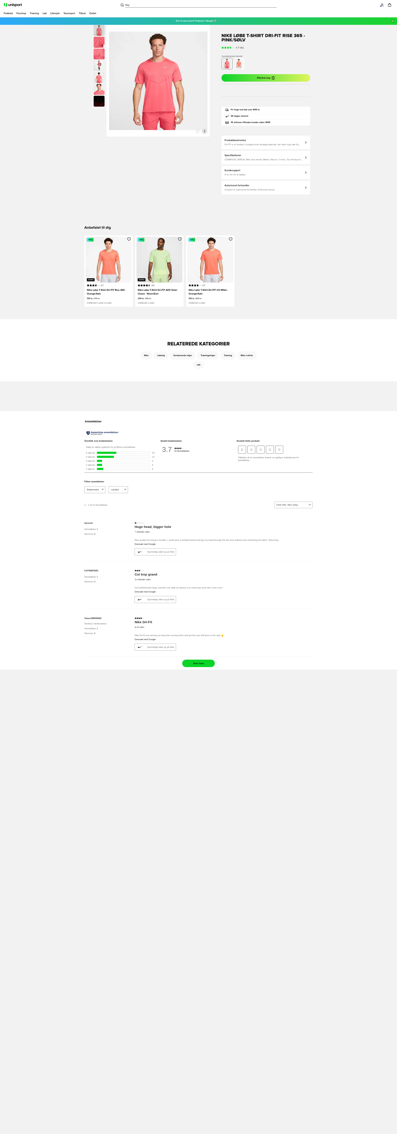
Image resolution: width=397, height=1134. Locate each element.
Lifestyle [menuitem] (55, 13)
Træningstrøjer (208, 355)
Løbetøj (161, 355)
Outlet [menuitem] (92, 13)
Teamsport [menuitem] (69, 13)
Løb (198, 365)
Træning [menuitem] (34, 13)
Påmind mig (263, 78)
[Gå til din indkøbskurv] (389, 5)
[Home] (13, 5)
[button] (99, 42)
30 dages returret (239, 116)
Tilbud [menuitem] (82, 13)
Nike (146, 355)
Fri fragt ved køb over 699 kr (245, 110)
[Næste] (204, 131)
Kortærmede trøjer (183, 355)
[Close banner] (393, 21)
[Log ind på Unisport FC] (382, 5)
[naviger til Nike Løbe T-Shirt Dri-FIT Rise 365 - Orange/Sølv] (238, 63)
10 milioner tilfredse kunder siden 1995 (250, 122)
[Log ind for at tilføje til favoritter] (129, 239)
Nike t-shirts (247, 355)
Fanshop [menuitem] (21, 13)
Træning (228, 355)
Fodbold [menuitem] (8, 13)
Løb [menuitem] (45, 13)
